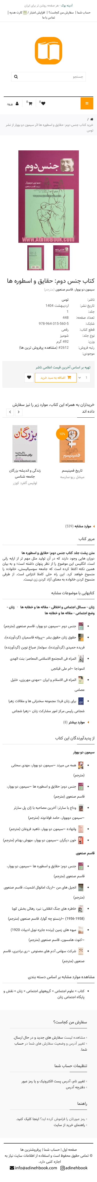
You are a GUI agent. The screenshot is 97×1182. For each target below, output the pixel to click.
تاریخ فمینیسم (72, 471)
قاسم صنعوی (64, 289)
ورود (10, 104)
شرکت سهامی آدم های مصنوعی (54, 951)
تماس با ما (48, 17)
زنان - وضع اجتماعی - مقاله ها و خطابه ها (51, 610)
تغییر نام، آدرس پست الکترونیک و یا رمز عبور (53, 1081)
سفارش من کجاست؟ (61, 12)
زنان (20, 991)
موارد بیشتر (77, 722)
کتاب (81, 991)
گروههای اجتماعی (38, 991)
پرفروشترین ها (30, 1150)
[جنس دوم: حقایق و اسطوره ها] (61, 258)
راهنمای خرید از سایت (69, 1125)
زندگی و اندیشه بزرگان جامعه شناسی (25, 474)
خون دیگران (68, 840)
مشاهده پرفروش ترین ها (38, 348)
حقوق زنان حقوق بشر (61, 637)
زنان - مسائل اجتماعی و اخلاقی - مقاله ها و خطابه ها (57, 607)
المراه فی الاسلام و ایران (60, 680)
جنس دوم (69, 626)
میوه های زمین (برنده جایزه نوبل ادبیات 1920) (44, 930)
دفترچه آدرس (75, 1087)
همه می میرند (67, 765)
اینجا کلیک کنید (28, 1119)
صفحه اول (69, 1150)
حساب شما (84, 12)
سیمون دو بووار (85, 289)
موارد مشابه (83, 526)
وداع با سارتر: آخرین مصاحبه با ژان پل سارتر (45, 808)
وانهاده (72, 829)
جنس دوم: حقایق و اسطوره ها (55, 787)
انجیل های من (66, 887)
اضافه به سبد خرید (53, 377)
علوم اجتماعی (64, 991)
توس (65, 300)
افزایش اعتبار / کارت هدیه (27, 12)
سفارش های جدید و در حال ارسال (38, 1038)
